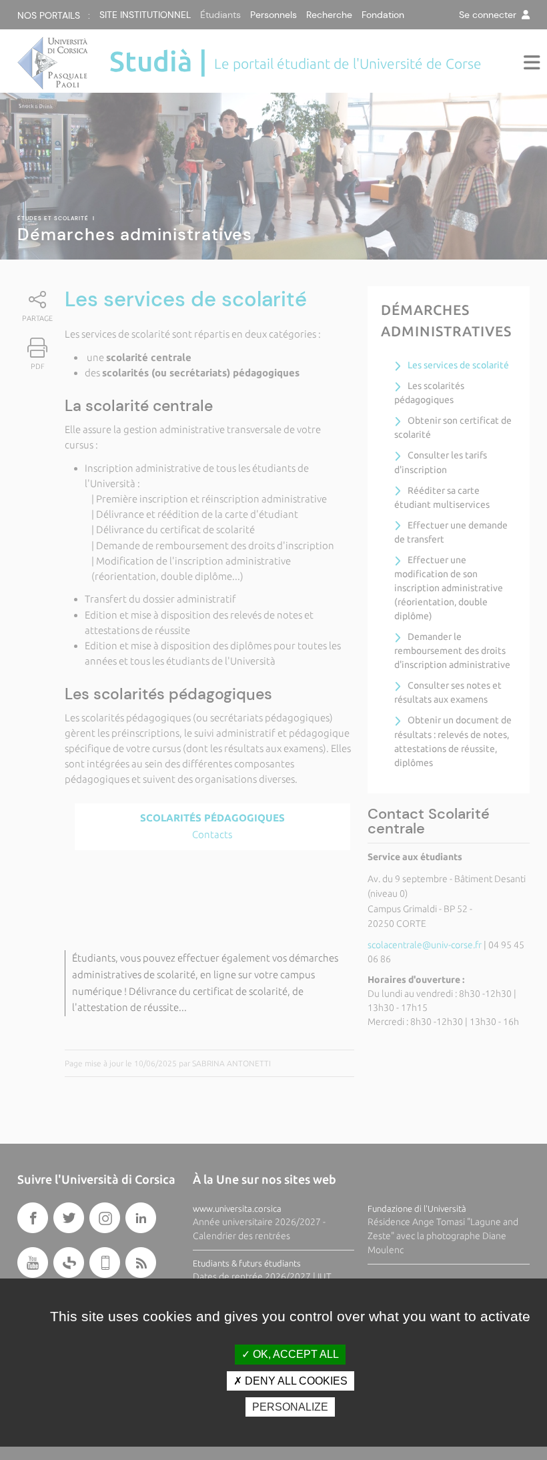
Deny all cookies (295, 1381)
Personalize (290, 1407)
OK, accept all (294, 1354)
